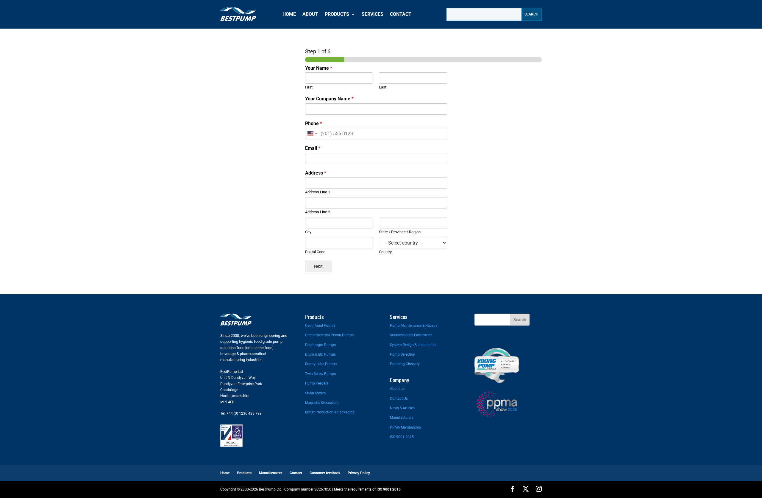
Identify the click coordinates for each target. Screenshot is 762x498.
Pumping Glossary (405, 364)
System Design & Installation (413, 345)
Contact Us (399, 398)
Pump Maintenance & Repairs (413, 325)
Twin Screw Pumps (320, 374)
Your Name (318, 68)
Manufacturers (401, 417)
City (308, 232)
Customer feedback (325, 473)
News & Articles (402, 408)
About (310, 14)
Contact (400, 14)
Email (312, 148)
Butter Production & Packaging (330, 412)
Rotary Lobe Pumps (321, 364)
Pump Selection (402, 354)
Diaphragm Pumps (320, 345)
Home (289, 14)
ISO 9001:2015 (402, 437)
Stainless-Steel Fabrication (411, 335)
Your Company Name (329, 99)
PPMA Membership (405, 427)
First (309, 87)
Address (315, 173)
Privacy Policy (359, 473)
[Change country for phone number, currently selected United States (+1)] (311, 133)
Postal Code (315, 252)
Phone (313, 123)
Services (372, 14)
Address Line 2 (317, 212)
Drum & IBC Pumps (320, 354)
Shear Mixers (315, 393)
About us (397, 389)
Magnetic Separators (321, 403)
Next (318, 266)
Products (337, 14)
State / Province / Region (400, 232)
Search (519, 319)
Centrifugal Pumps (320, 325)
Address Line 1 (317, 192)
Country (385, 252)
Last (382, 87)
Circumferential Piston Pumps (329, 335)
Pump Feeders (316, 383)
